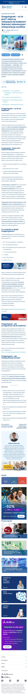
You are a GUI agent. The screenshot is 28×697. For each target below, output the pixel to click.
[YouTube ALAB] (10, 681)
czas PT (18, 288)
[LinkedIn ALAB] (18, 681)
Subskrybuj (22, 477)
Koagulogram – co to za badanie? (11, 90)
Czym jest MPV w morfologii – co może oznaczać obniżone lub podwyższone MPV (13, 570)
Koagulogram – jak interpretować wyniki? (13, 104)
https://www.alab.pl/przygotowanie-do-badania (13, 352)
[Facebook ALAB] (2, 681)
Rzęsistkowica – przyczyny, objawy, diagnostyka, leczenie (21, 427)
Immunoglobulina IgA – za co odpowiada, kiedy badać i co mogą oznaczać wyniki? (12, 552)
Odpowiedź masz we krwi (8, 13)
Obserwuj (14, 477)
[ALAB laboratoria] (7, 674)
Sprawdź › (17, 3)
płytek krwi (9, 260)
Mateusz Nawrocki (11, 30)
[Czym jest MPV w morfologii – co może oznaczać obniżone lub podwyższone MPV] (14, 565)
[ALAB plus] (6, 677)
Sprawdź (7, 646)
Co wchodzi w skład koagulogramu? (12, 97)
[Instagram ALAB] (26, 681)
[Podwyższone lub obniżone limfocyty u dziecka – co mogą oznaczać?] (14, 530)
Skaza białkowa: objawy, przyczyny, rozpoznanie (7, 426)
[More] (22, 54)
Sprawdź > (5, 587)
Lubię (6, 477)
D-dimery (6, 297)
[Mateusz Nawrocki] (3, 30)
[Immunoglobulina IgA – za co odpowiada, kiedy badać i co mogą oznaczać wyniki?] (14, 548)
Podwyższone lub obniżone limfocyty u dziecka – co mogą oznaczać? (13, 535)
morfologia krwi (22, 117)
